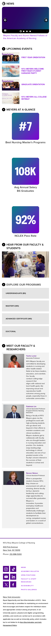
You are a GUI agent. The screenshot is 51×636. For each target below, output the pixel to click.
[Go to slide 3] (27, 31)
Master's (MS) (12, 306)
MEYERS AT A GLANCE (20, 109)
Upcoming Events (19, 48)
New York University (11, 597)
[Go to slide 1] (20, 31)
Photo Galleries (29, 589)
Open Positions (28, 575)
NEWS (10, 3)
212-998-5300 (16, 554)
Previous (5, 20)
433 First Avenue (10, 547)
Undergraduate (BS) (16, 293)
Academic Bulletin (30, 571)
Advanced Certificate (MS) (19, 319)
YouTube (6, 579)
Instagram (5, 571)
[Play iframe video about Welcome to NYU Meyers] (25, 265)
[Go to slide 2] (23, 31)
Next (46, 20)
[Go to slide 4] (30, 31)
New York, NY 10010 (11, 550)
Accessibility (27, 586)
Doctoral (11, 331)
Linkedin (12, 579)
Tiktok (12, 571)
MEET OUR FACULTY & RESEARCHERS (20, 347)
